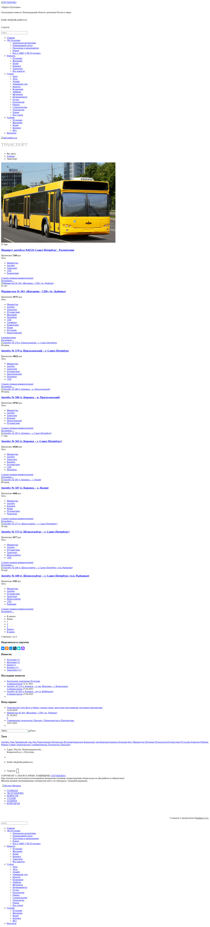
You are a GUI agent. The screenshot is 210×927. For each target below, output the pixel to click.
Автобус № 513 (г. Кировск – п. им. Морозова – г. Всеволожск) (37, 686)
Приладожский (14, 332)
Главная (11, 37)
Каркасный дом (92, 742)
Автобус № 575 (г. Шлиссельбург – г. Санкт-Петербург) (35, 531)
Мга (15, 130)
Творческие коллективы (24, 43)
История (68, 742)
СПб (9, 270)
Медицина (18, 94)
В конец (11, 632)
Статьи (10, 73)
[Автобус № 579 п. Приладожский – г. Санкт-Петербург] (29, 342)
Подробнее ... (7, 280)
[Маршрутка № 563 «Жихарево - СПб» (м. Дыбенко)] (27, 283)
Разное (16, 50)
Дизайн (16, 81)
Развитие (195, 742)
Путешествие (13, 312)
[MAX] (23, 648)
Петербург (12, 317)
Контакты (11, 133)
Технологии (18, 110)
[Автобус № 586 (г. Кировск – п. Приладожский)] (25, 389)
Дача (12, 742)
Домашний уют (20, 84)
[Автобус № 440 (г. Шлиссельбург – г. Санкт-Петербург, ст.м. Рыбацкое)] (37, 567)
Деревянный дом (23, 742)
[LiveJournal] (15, 648)
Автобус (11, 265)
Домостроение (44, 742)
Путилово (17, 58)
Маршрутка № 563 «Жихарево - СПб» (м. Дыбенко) (33, 291)
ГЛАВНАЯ (12, 790)
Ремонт (16, 104)
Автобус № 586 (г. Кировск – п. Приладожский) (30, 397)
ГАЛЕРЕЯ (12, 801)
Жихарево (17, 61)
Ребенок (204, 742)
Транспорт (18, 68)
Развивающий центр (23, 45)
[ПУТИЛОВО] (8, 2)
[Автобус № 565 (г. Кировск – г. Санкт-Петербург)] (26, 433)
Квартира (104, 742)
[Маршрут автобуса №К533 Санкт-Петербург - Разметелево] (58, 242)
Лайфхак (17, 92)
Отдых (16, 99)
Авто (15, 76)
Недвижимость (20, 97)
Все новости (19, 71)
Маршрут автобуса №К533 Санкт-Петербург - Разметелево (37, 250)
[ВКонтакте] (3, 648)
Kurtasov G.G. (202, 818)
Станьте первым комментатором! (17, 278)
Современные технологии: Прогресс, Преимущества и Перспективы (40, 720)
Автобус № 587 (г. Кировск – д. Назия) (24, 487)
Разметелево (13, 273)
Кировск (17, 66)
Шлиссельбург (14, 555)
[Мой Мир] (11, 648)
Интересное (58, 742)
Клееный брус (125, 742)
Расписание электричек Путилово (23, 681)
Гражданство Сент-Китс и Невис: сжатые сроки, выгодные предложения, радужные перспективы (55, 707)
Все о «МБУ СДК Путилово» (27, 53)
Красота (16, 86)
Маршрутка (12, 263)
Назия (15, 63)
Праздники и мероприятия (26, 48)
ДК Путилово (13, 40)
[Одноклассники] (7, 648)
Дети (15, 79)
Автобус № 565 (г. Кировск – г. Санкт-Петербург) (31, 441)
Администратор (14, 683)
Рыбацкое (11, 604)
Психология (18, 102)
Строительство (20, 107)
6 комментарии (8, 337)
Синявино (12, 322)
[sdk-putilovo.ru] (9, 138)
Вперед (10, 629)
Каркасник (78, 742)
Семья (12, 744)
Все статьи (18, 115)
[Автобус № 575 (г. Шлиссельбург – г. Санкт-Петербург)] (29, 523)
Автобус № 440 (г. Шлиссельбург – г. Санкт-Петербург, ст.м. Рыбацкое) (45, 575)
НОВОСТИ (12, 795)
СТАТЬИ (11, 798)
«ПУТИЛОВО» (58, 775)
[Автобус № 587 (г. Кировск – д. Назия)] (21, 479)
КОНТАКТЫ (13, 803)
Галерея (10, 117)
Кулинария (18, 89)
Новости (11, 55)
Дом (34, 742)
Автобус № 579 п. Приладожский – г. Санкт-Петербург (35, 350)
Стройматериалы (39, 744)
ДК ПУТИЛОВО (15, 793)
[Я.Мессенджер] (19, 648)
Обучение (150, 742)
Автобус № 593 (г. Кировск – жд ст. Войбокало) (30, 691)
